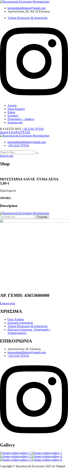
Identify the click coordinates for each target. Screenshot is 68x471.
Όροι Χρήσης (16, 319)
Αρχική (12, 105)
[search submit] (37, 153)
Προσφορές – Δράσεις (21, 119)
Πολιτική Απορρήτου (20, 322)
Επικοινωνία (15, 122)
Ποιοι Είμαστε (16, 108)
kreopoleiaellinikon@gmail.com (27, 8)
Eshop (11, 112)
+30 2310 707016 (33, 128)
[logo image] (24, 135)
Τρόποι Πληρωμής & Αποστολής (28, 17)
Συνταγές (13, 115)
